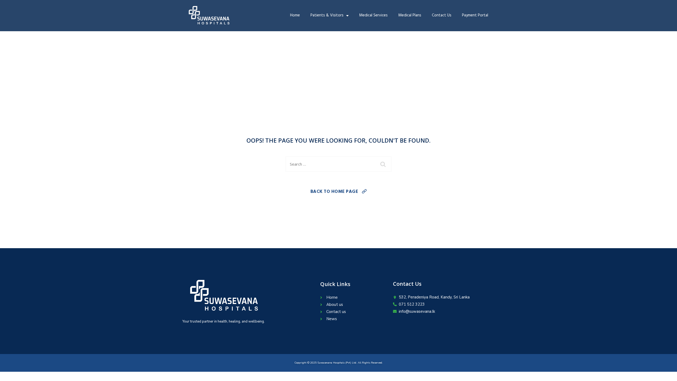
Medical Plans (409, 16)
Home (295, 16)
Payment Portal (475, 16)
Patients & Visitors (327, 16)
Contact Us (441, 16)
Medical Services (373, 16)
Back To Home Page (334, 192)
